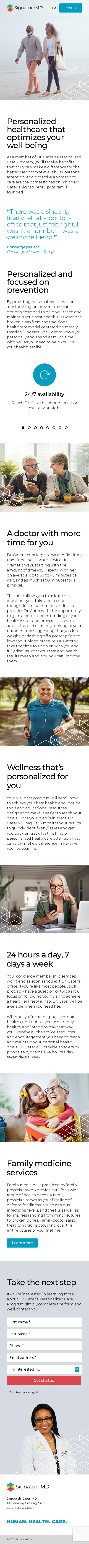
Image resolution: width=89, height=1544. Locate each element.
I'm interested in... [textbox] (25, 1369)
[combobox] (44, 1369)
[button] (23, 427)
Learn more (22, 1243)
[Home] (28, 1487)
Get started (44, 1380)
